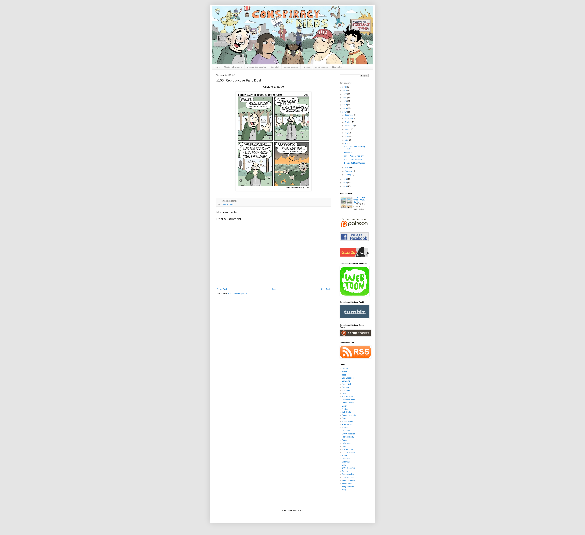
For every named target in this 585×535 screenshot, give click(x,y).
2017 (344, 112)
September (349, 126)
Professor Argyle (349, 437)
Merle (344, 456)
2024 (344, 87)
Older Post (325, 289)
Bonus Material (291, 67)
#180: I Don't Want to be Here (359, 200)
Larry (344, 393)
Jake (344, 418)
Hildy (344, 446)
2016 (344, 179)
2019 (344, 105)
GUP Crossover (348, 468)
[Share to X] (229, 200)
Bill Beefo (346, 381)
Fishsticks (346, 390)
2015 (344, 183)
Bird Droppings (348, 378)
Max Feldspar (347, 396)
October (348, 122)
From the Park (348, 424)
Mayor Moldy (347, 421)
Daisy (344, 406)
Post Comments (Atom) (237, 293)
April (347, 143)
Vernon (345, 428)
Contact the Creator (256, 67)
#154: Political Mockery (353, 156)
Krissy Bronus (347, 483)
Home (217, 67)
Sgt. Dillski (346, 412)
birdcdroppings (348, 477)
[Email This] (223, 200)
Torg (344, 490)
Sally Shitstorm (348, 487)
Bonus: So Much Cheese (354, 163)
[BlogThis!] (226, 200)
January (348, 175)
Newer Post (222, 289)
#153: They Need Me (353, 159)
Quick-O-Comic (348, 400)
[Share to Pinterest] (235, 200)
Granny (345, 471)
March (347, 168)
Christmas (346, 459)
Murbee (345, 409)
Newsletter (337, 67)
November (349, 118)
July (346, 133)
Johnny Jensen (348, 452)
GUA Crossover (348, 434)
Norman (345, 387)
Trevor (231, 204)
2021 (344, 98)
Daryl (344, 465)
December (349, 115)
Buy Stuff (275, 67)
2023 (344, 90)
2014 (344, 186)
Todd (344, 375)
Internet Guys (347, 449)
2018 (344, 108)
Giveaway (348, 152)
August (348, 129)
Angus (344, 440)
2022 (344, 94)
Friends (306, 67)
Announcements (349, 415)
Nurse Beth (346, 384)
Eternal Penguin (348, 480)
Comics (225, 204)
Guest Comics (348, 474)
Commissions (321, 67)
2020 (344, 101)
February (349, 171)
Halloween (346, 443)
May (347, 140)
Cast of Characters (233, 67)
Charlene (346, 431)
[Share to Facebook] (232, 200)
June (347, 136)
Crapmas (346, 462)
